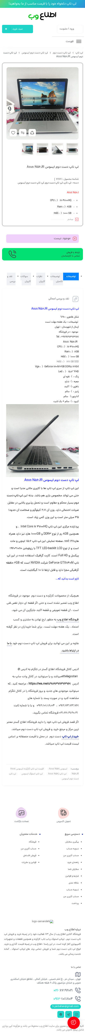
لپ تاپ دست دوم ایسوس (35, 53)
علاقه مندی (74, 883)
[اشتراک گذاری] (32, 132)
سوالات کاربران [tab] (25, 279)
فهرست (70, 41)
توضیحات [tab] (71, 276)
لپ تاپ (79, 53)
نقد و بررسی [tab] (11, 279)
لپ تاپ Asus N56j (57, 774)
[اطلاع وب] (42, 16)
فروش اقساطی (29, 855)
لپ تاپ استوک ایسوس (32, 774)
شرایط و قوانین (72, 876)
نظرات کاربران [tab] (40, 279)
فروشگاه (32, 842)
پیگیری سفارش (72, 842)
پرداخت (75, 903)
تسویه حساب (72, 849)
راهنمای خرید (73, 862)
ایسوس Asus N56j (58, 769)
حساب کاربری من (71, 855)
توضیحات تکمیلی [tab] (56, 279)
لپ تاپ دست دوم (62, 53)
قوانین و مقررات (29, 862)
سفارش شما (73, 869)
